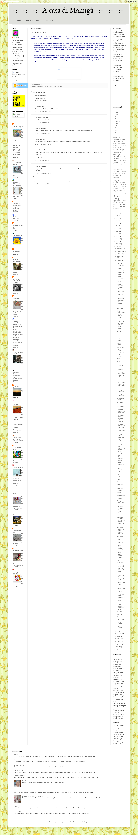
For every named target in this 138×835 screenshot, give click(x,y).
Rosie (116, 112)
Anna (116, 128)
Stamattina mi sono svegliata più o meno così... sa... (121, 409)
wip (123, 208)
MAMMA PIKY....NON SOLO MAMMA (17, 184)
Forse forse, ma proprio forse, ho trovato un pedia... (120, 568)
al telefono (119, 143)
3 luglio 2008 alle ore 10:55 (43, 111)
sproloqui (116, 201)
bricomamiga (117, 147)
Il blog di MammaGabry (17, 260)
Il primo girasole (120, 364)
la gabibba (16, 251)
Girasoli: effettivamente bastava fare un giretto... (121, 314)
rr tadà (124, 188)
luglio (119, 263)
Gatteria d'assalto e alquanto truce (120, 279)
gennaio (119, 644)
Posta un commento (39, 177)
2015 (117, 228)
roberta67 (38, 166)
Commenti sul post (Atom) (44, 184)
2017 (117, 223)
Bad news (17, 760)
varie (120, 208)
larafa (37, 139)
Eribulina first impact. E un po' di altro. (33, 796)
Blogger (86, 822)
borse (115, 145)
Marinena (38, 95)
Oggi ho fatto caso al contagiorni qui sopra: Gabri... (121, 597)
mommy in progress (16, 572)
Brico (124, 145)
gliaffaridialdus (17, 387)
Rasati (24, 781)
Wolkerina (118, 110)
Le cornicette (19, 811)
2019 (117, 218)
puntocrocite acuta (119, 182)
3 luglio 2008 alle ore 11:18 (43, 122)
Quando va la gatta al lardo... (120, 348)
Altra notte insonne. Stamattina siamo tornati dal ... (121, 510)
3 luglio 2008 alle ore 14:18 (43, 160)
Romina (117, 121)
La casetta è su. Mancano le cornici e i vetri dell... (121, 448)
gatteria (120, 155)
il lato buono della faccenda (119, 156)
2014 (117, 231)
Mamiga (37, 128)
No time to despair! (16, 373)
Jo (115, 117)
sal (114, 190)
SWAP (124, 200)
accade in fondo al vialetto (45, 86)
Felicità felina (16, 218)
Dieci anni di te (18, 770)
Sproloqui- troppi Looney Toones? (120, 547)
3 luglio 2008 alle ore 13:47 (43, 144)
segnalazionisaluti (121, 193)
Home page (69, 181)
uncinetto (116, 208)
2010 (117, 241)
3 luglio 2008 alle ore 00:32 (43, 100)
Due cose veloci (119, 622)
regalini (115, 184)
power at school (119, 173)
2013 (117, 233)
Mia (116, 130)
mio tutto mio (118, 171)
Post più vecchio (102, 181)
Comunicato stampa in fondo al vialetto (120, 294)
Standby (16, 754)
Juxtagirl (73, 822)
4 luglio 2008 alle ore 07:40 (43, 173)
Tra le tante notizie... (120, 485)
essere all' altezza (18, 440)
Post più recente (36, 181)
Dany (116, 123)
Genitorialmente (18, 467)
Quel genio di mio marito (17, 438)
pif (125, 171)
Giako (37, 106)
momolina (38, 150)
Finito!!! (119, 492)
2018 (117, 221)
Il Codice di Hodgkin (16, 146)
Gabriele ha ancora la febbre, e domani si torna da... (120, 531)
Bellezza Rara (17, 515)
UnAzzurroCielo (18, 235)
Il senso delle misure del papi (120, 267)
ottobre (119, 254)
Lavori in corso (117, 166)
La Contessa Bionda (17, 163)
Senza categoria (57, 86)
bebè (124, 143)
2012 (117, 236)
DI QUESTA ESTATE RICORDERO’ (17, 429)
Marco (117, 132)
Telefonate (120, 306)
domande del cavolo (119, 152)
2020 (117, 216)
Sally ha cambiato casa (120, 464)
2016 (117, 226)
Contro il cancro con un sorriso (18, 127)
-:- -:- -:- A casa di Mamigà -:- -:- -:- (68, 10)
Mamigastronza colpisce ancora (121, 496)
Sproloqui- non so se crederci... (121, 584)
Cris (116, 125)
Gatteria (119, 328)
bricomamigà (117, 149)
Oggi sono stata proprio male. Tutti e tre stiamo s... (121, 375)
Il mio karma (17, 217)
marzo (119, 638)
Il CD (118, 474)
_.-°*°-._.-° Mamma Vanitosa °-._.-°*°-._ (17, 493)
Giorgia (117, 119)
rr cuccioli (121, 186)
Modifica (119, 612)
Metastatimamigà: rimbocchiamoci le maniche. (27, 791)
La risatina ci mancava (120, 398)
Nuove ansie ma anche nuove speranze (17, 344)
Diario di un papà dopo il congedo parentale (17, 206)
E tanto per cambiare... (121, 390)
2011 (117, 239)
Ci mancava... (121, 617)
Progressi (17, 806)
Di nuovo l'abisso (19, 765)
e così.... (15, 228)
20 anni (15, 210)
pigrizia (15, 253)
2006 (117, 649)
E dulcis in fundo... (120, 339)
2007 (117, 647)
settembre (120, 256)
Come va (22, 286)
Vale (116, 114)
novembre (120, 251)
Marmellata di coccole (17, 403)
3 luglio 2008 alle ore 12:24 (43, 133)
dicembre (120, 248)
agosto (119, 260)
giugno (119, 631)
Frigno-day (120, 560)
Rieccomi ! (22, 238)
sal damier (120, 190)
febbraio (119, 641)
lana (125, 162)
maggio (119, 633)
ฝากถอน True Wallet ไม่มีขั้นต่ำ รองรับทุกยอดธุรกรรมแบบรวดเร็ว (17, 152)
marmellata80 (39, 117)
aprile (119, 636)
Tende (118, 358)
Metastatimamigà (118, 169)
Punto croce (122, 181)
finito (114, 155)
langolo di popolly (119, 164)
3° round (22, 390)
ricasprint (123, 184)
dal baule (122, 151)
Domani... (119, 479)
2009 (117, 244)
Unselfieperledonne (19, 775)
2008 (117, 246)
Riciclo (115, 186)
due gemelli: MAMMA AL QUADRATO (17, 281)
